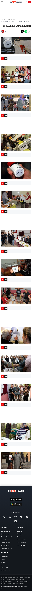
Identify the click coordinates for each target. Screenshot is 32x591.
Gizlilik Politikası (5, 571)
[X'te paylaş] (22, 31)
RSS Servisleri (21, 545)
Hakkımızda (4, 556)
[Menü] (2, 2)
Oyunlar (19, 537)
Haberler (3, 19)
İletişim (3, 562)
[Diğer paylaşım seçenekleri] (29, 31)
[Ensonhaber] (16, 2)
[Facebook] (21, 517)
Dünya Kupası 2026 (6, 548)
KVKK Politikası (5, 568)
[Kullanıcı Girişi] (26, 2)
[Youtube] (15, 517)
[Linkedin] (15, 521)
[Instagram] (10, 517)
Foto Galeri (11, 19)
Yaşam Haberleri (5, 540)
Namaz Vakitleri (21, 540)
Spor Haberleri (5, 534)
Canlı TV (19, 531)
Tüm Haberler (5, 545)
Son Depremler (21, 542)
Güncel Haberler (5, 531)
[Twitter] (4, 517)
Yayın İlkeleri (4, 565)
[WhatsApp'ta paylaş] (25, 31)
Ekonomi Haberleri (6, 537)
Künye (3, 559)
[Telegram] (27, 517)
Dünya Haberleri (5, 542)
